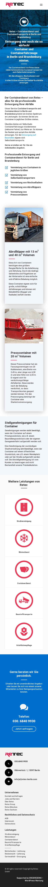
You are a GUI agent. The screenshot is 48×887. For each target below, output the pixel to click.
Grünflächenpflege (24, 645)
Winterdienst (24, 552)
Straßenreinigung (24, 521)
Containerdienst (24, 583)
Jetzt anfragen (24, 729)
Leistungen (10, 830)
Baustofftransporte (24, 614)
